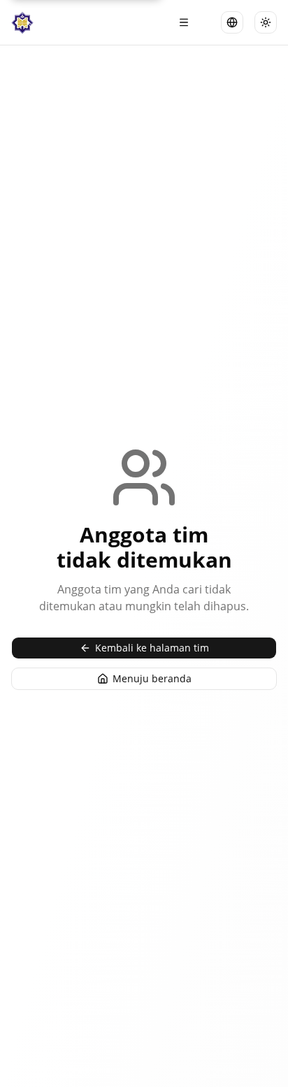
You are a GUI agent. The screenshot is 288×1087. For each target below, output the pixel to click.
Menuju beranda (152, 678)
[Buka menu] (183, 22)
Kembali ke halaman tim (152, 647)
